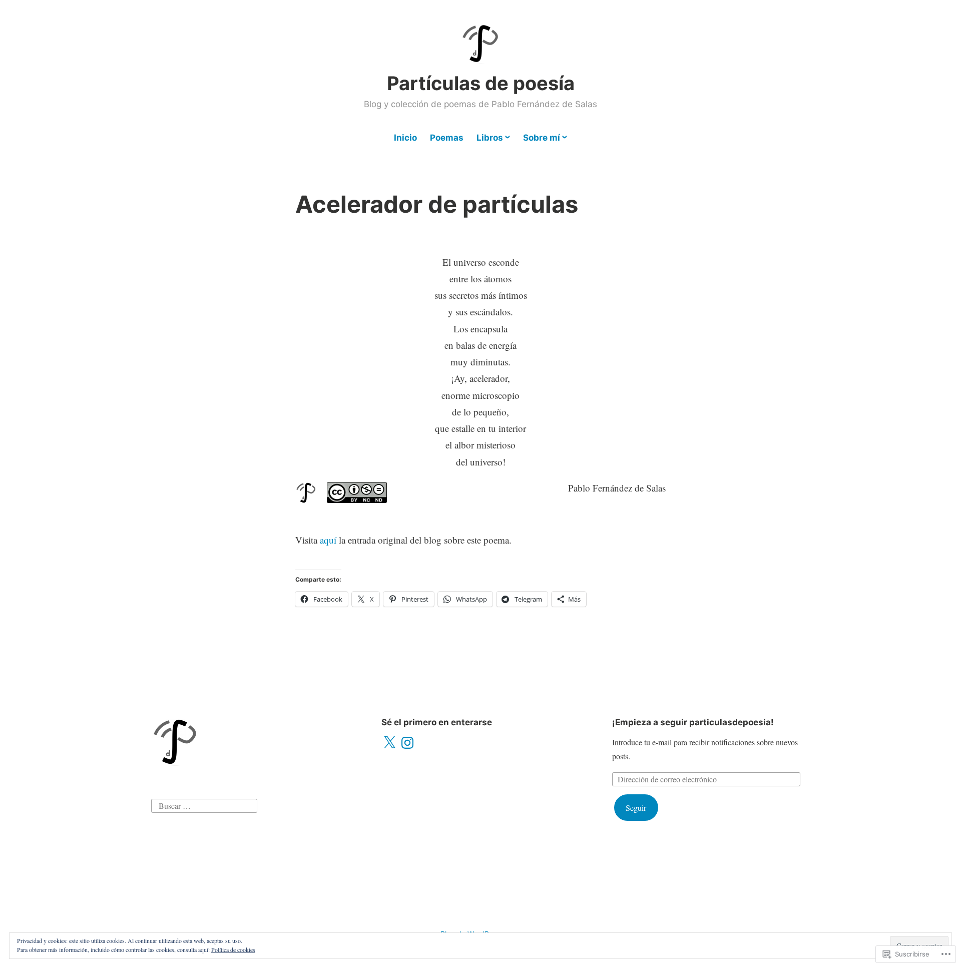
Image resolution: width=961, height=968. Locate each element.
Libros (489, 138)
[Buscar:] (204, 804)
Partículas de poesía (481, 83)
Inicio (405, 138)
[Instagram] (407, 743)
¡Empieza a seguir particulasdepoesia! (693, 722)
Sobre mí (541, 138)
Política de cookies (233, 949)
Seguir (636, 807)
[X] (389, 743)
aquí (328, 540)
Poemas (446, 138)
